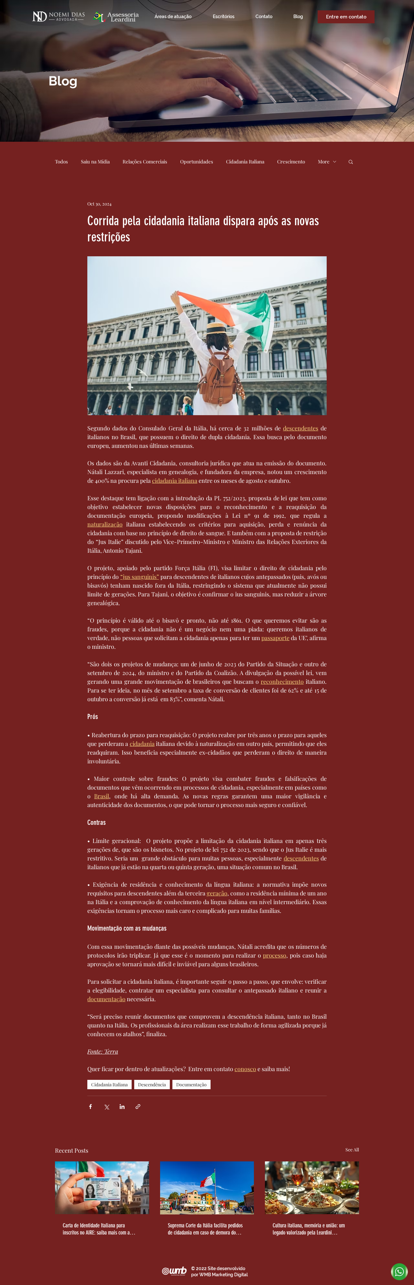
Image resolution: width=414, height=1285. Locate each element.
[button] (351, 161)
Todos (61, 161)
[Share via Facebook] (90, 1106)
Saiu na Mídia (95, 161)
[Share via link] (138, 1106)
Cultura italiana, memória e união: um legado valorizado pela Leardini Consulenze (309, 1229)
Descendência (152, 1084)
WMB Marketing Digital (223, 1274)
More (324, 161)
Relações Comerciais (145, 161)
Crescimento (291, 161)
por (195, 1274)
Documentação (191, 1084)
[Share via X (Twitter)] (106, 1106)
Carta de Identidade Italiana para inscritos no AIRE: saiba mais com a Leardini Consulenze (96, 1229)
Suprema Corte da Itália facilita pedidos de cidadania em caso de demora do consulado (205, 1229)
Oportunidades (196, 161)
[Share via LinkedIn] (122, 1106)
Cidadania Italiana (245, 161)
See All (352, 1150)
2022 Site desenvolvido (220, 1268)
